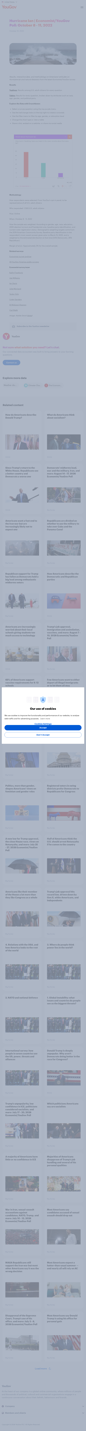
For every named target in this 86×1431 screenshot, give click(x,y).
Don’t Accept (43, 735)
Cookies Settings (43, 724)
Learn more (45, 718)
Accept (43, 728)
